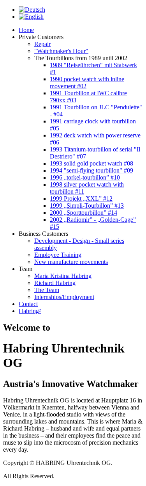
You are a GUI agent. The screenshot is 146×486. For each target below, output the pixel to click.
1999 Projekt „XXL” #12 (81, 198)
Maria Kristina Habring (62, 275)
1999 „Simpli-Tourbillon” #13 (87, 205)
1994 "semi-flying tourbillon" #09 (91, 170)
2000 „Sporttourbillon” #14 (83, 212)
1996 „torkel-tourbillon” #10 (85, 177)
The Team (46, 290)
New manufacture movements (71, 261)
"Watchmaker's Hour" (61, 51)
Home (26, 30)
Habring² (30, 311)
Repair (42, 44)
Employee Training (57, 254)
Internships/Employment (64, 297)
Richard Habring (55, 282)
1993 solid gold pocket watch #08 (91, 163)
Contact (28, 304)
